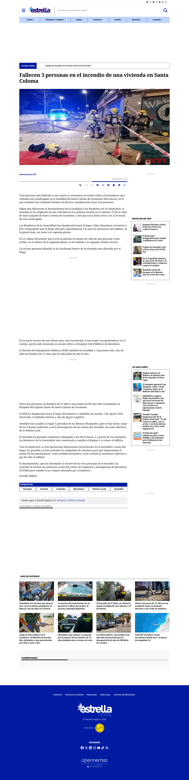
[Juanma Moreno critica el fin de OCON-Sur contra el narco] (137, 227)
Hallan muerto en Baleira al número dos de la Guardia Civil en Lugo (154, 376)
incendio (118, 489)
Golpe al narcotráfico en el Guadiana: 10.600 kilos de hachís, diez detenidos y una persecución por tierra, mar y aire (35, 638)
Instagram (62, 500)
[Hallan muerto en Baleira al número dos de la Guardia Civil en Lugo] (137, 376)
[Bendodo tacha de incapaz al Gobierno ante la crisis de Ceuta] (137, 272)
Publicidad (92, 695)
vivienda (60, 489)
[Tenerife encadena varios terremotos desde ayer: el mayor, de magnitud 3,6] (152, 622)
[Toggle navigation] (23, 10)
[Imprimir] (92, 185)
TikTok (71, 500)
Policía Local (99, 489)
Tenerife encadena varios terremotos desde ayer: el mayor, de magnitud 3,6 (151, 637)
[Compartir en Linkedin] (119, 185)
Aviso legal (105, 695)
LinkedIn (81, 500)
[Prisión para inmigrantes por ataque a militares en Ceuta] (137, 238)
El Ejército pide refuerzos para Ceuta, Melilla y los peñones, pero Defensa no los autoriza (153, 438)
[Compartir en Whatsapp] (124, 185)
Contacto (57, 695)
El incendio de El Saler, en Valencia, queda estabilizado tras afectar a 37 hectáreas (113, 606)
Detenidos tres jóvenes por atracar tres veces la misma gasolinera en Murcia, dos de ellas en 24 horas (36, 606)
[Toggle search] (165, 10)
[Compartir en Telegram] (113, 185)
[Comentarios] (81, 185)
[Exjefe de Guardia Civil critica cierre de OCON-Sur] (137, 250)
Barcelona (78, 489)
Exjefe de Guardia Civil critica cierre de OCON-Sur (60, 66)
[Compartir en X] (103, 185)
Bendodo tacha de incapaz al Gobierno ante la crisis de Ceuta (153, 272)
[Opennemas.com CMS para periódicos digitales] (94, 763)
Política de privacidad (124, 695)
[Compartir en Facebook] (97, 185)
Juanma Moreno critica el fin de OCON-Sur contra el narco (154, 227)
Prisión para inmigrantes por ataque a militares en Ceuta (154, 238)
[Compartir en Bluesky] (108, 185)
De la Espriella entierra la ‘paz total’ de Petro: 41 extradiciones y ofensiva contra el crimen (155, 262)
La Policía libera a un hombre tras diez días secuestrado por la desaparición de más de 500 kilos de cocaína (113, 638)
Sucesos (27, 489)
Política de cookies (74, 695)
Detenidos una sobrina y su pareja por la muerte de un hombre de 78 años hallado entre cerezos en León (75, 637)
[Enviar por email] (86, 185)
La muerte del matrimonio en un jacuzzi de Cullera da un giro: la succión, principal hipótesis (74, 606)
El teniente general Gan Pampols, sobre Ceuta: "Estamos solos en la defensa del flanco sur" (154, 388)
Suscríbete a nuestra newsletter (35, 506)
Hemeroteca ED (28, 174)
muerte (44, 489)
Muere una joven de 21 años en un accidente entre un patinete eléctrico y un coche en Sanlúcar (151, 606)
